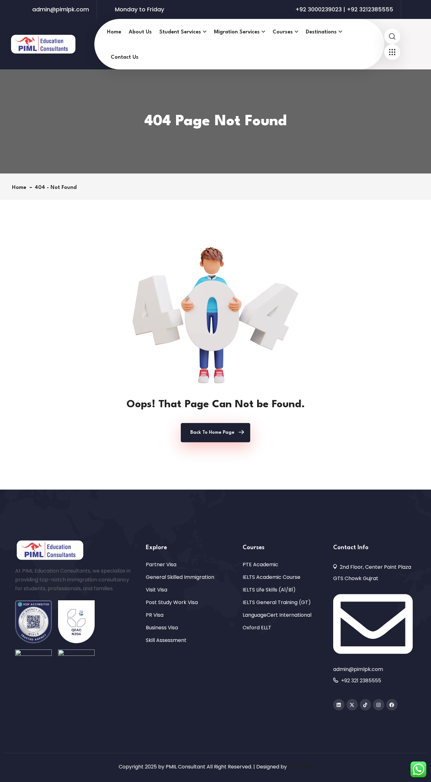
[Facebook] (392, 704)
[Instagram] (378, 704)
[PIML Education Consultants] (43, 43)
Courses (283, 32)
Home (114, 32)
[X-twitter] (352, 704)
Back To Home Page (212, 432)
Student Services (180, 32)
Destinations (321, 32)
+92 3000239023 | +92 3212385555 (344, 9)
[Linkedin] (339, 704)
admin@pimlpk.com (60, 9)
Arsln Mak (300, 766)
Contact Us (125, 57)
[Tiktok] (365, 704)
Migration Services (237, 32)
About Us (140, 32)
